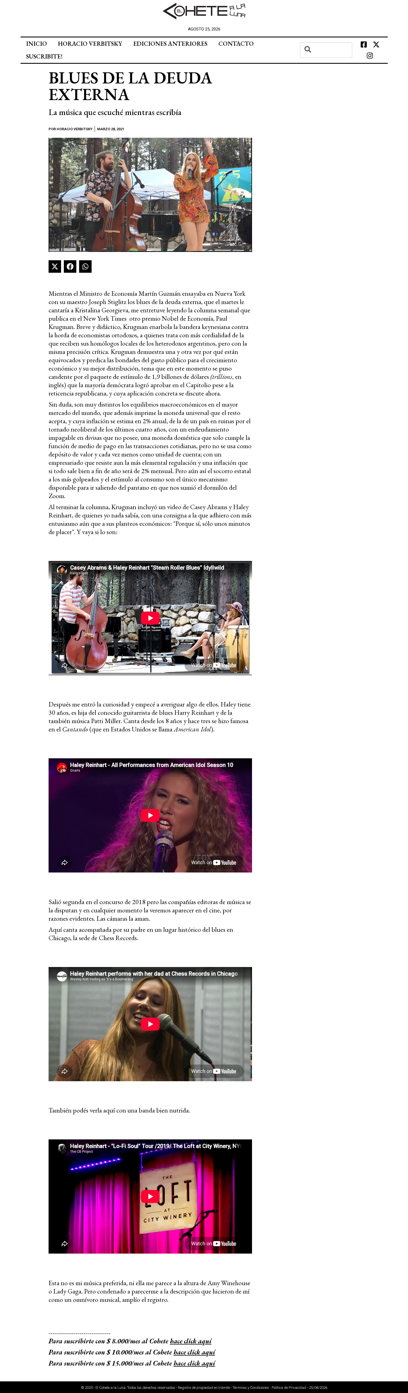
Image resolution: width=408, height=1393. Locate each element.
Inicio (36, 44)
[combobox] (326, 50)
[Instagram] (370, 55)
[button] (55, 266)
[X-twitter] (376, 44)
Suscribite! (44, 56)
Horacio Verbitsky (90, 44)
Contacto (236, 44)
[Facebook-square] (363, 44)
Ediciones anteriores (170, 44)
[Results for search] (326, 61)
